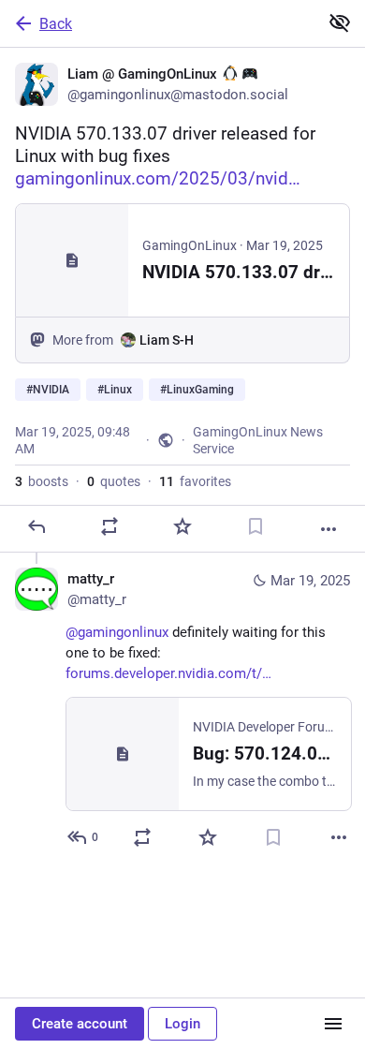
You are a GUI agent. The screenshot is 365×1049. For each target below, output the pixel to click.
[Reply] (36, 526)
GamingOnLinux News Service (258, 440)
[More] (328, 529)
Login (182, 1023)
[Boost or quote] (109, 526)
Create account (79, 1023)
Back (55, 24)
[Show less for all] (339, 22)
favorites (195, 481)
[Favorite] (182, 526)
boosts (41, 481)
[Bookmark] (255, 526)
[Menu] (333, 1023)
